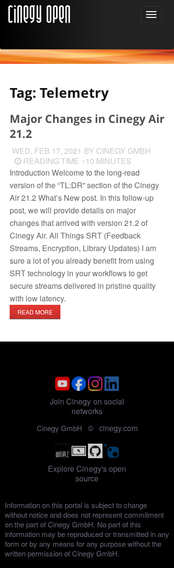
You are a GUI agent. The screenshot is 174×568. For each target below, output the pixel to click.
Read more (35, 312)
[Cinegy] (39, 12)
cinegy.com (118, 427)
